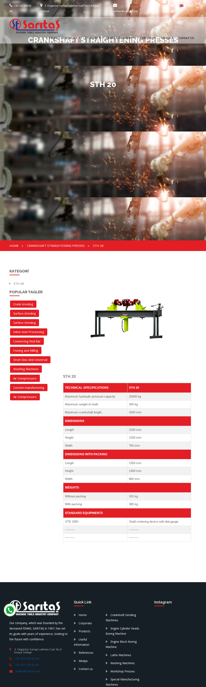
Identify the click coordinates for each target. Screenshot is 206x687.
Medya (166, 38)
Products (91, 38)
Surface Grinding (24, 313)
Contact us (186, 38)
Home (53, 38)
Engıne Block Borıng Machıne (121, 644)
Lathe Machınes (120, 655)
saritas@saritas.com (27, 671)
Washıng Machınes (122, 663)
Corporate (70, 38)
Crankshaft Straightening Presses (56, 246)
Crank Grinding (23, 304)
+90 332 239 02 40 (27, 658)
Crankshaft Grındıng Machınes (121, 617)
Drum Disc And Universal (30, 360)
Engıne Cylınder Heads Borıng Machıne (122, 630)
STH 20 (98, 246)
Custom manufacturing (28, 387)
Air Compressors (25, 378)
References (148, 38)
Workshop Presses (122, 671)
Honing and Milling (25, 350)
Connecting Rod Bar (27, 341)
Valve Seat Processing (28, 332)
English (188, 5)
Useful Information (119, 38)
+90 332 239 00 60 (27, 665)
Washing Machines (26, 369)
